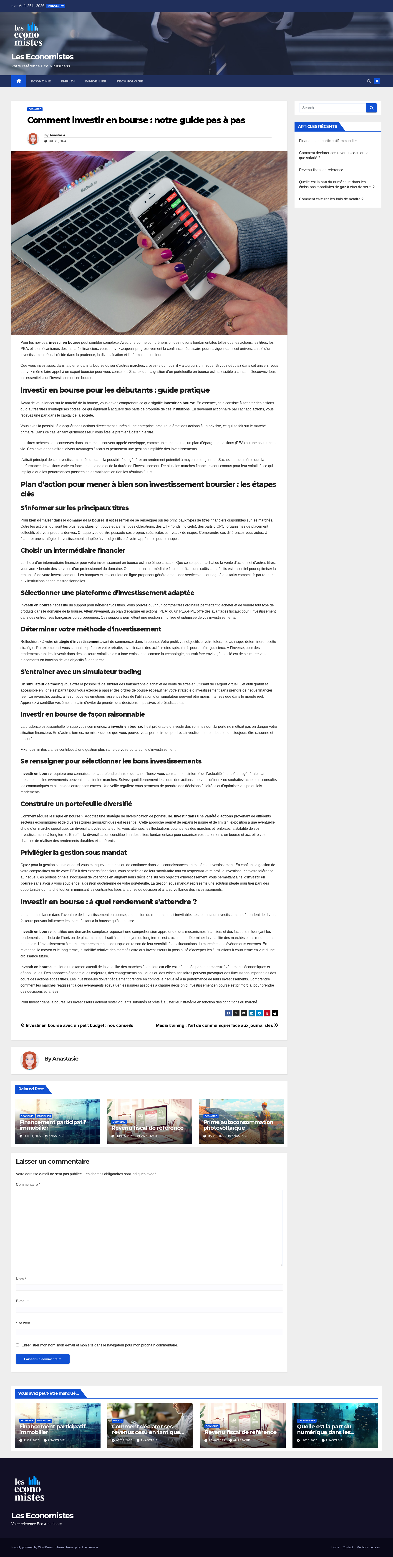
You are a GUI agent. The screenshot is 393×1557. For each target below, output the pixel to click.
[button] (369, 81)
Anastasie (58, 135)
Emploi (68, 81)
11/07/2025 (32, 1440)
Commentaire (28, 1184)
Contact (348, 1547)
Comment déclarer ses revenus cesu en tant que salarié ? (146, 1432)
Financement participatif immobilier (53, 1125)
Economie (41, 81)
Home (335, 1547)
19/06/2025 (310, 1440)
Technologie (129, 81)
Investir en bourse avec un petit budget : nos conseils (79, 1025)
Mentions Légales (368, 1547)
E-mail (22, 1301)
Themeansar (90, 1547)
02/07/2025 (125, 1440)
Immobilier (95, 81)
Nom (21, 1279)
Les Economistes (42, 56)
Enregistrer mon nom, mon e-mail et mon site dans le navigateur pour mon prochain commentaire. (100, 1345)
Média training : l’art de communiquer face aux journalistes (215, 1025)
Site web (23, 1323)
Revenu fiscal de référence (147, 1127)
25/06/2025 (217, 1440)
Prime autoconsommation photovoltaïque (238, 1125)
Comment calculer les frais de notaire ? (331, 199)
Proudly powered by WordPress (32, 1547)
